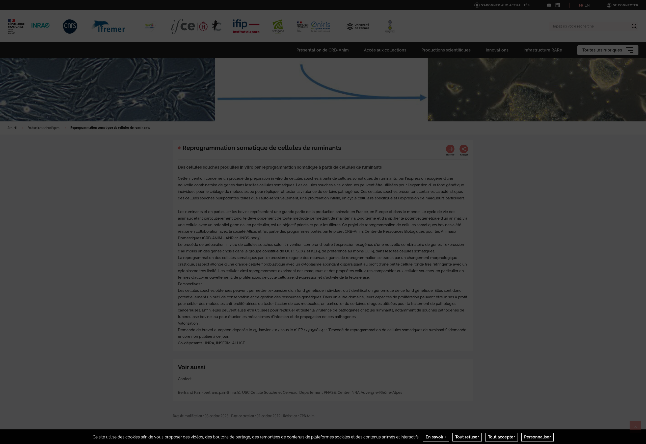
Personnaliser (537, 437)
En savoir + (436, 437)
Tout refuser (467, 437)
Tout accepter (501, 437)
